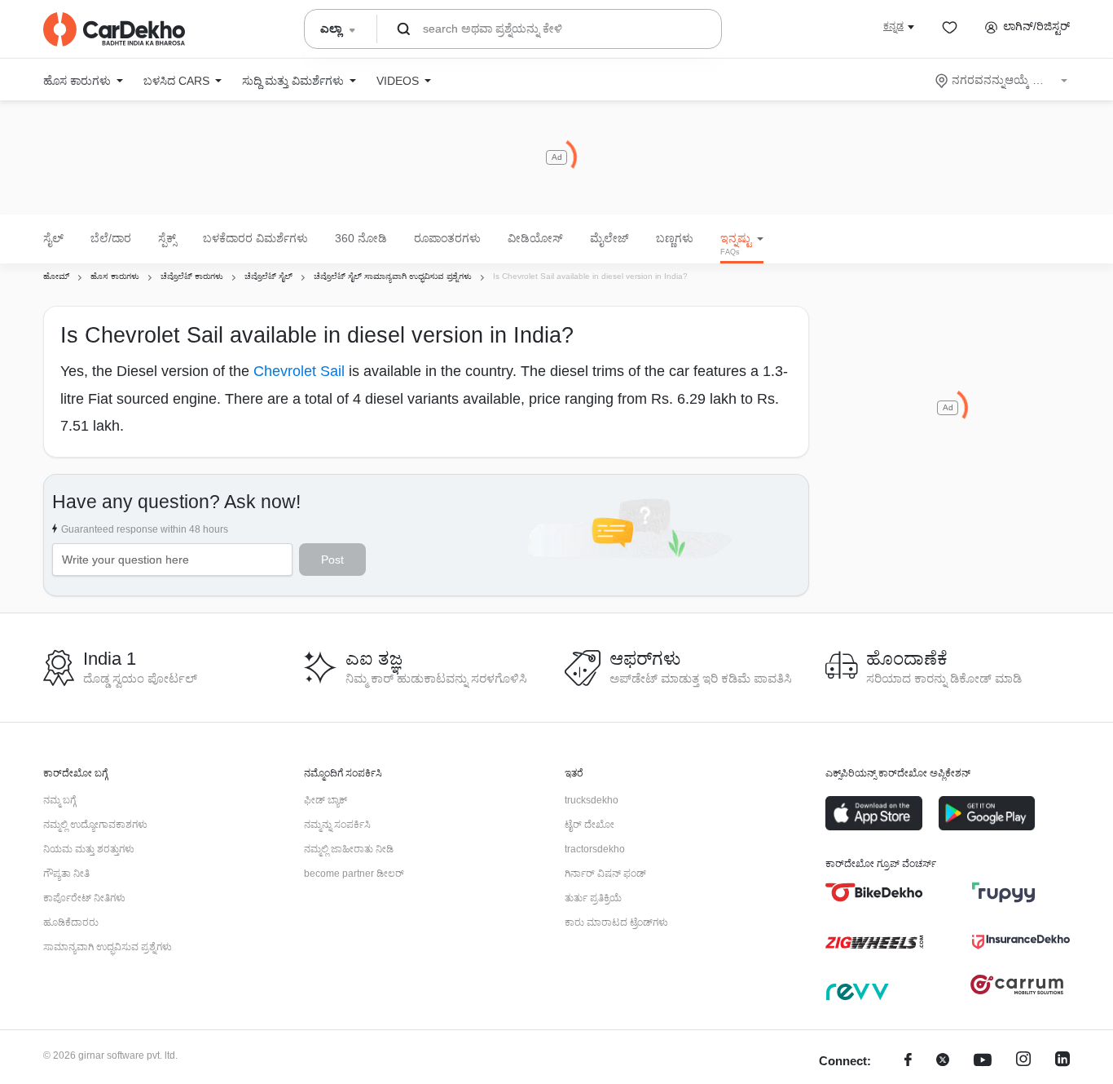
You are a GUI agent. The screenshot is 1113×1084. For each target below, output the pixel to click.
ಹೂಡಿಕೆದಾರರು (71, 922)
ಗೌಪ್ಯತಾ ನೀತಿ (66, 873)
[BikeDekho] (874, 892)
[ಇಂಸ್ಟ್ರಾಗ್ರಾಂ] (1023, 1061)
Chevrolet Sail (299, 371)
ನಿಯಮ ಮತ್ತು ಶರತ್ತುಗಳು (88, 849)
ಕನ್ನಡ (893, 26)
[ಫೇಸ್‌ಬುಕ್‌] (908, 1061)
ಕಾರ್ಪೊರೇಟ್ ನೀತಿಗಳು (84, 898)
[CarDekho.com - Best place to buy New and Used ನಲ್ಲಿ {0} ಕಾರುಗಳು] (114, 29)
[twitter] (942, 1061)
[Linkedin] (1062, 1061)
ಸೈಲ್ (53, 238)
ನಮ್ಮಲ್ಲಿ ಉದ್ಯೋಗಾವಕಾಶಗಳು (95, 824)
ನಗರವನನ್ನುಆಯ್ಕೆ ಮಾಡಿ (1003, 79)
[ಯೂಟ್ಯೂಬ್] (983, 1061)
